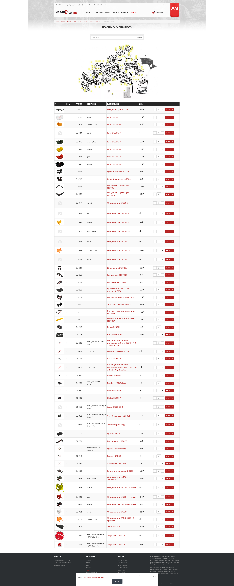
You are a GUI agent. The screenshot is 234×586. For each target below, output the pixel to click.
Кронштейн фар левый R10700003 (118, 171)
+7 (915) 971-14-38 (101, 5)
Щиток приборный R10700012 (117, 268)
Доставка (99, 12)
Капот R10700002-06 (114, 124)
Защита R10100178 (113, 527)
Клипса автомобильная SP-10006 (118, 351)
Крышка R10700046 (113, 433)
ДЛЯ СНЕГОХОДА (122, 560)
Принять (117, 581)
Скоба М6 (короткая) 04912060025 (119, 416)
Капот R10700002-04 (114, 142)
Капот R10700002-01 (114, 164)
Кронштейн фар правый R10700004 (119, 179)
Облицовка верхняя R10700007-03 (118, 222)
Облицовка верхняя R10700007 (117, 259)
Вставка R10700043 (113, 327)
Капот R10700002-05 (114, 133)
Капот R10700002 (113, 117)
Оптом (133, 12)
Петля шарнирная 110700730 (117, 441)
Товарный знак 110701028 (116, 544)
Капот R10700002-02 (114, 157)
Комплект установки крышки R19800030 (120, 471)
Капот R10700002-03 (114, 149)
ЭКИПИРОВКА (121, 570)
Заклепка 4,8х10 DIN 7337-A (116, 463)
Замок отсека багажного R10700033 (119, 305)
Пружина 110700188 (114, 456)
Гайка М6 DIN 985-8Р (114, 375)
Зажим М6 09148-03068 (115, 407)
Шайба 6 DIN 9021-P (114, 398)
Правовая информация (91, 572)
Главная (57, 22)
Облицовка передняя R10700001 (118, 110)
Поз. (67, 104)
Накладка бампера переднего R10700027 (121, 297)
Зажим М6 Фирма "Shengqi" (116, 425)
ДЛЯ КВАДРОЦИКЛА (71, 22)
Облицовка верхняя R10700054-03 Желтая (121, 487)
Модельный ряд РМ (82, 22)
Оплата (108, 12)
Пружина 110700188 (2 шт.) (116, 448)
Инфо (115, 12)
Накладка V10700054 (114, 334)
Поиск (140, 37)
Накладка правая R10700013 (117, 275)
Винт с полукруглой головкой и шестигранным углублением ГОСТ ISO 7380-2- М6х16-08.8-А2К (122, 343)
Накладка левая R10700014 (116, 282)
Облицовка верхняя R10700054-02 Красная (121, 497)
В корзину (169, 110)
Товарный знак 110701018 (116, 535)
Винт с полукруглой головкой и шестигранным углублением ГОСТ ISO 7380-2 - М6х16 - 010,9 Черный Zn (122, 367)
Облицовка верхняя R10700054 (117, 512)
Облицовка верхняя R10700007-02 (118, 213)
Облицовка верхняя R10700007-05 (118, 241)
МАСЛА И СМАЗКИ (122, 565)
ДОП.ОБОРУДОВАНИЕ (123, 567)
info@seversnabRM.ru (85, 5)
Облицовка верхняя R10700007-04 (118, 231)
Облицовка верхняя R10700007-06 (118, 250)
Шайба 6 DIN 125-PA (114, 390)
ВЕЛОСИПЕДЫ (121, 572)
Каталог (89, 12)
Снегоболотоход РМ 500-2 (95, 22)
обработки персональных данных (163, 569)
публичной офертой (87, 577)
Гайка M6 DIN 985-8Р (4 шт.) (116, 383)
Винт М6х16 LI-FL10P (114, 359)
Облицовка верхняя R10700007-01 (118, 203)
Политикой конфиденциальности (98, 577)
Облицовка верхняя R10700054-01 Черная (121, 504)
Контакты (124, 12)
